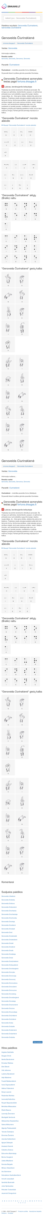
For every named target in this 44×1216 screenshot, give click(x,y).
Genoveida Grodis (7, 950)
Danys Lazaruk (6, 1092)
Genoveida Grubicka (8, 1037)
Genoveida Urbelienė (8, 896)
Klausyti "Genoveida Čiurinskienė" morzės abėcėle (19, 125)
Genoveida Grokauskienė (10, 965)
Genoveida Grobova (8, 903)
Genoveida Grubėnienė (9, 1030)
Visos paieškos (37, 1042)
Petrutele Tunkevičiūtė (9, 1190)
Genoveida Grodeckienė (9, 940)
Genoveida (12, 48)
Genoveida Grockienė (9, 925)
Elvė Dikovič (5, 1067)
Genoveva (19, 58)
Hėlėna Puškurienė (8, 1088)
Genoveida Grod (7, 932)
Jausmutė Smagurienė (9, 1193)
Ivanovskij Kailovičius (8, 1099)
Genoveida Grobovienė (9, 907)
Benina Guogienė (7, 1157)
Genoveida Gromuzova (9, 990)
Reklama (4, 1213)
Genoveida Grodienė (8, 947)
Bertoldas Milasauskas (9, 1106)
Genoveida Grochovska (9, 918)
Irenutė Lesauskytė (8, 1179)
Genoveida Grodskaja (9, 954)
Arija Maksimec (6, 1077)
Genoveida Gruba (7, 1023)
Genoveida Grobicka (8, 900)
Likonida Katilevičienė (8, 1139)
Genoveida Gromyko (8, 972)
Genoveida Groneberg (9, 994)
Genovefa (5, 58)
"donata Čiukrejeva (8, 1132)
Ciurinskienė (14, 487)
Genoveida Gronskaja (9, 1001)
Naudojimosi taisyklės (35, 1211)
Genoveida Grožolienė (9, 1019)
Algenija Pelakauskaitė (9, 1128)
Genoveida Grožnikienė (9, 1015)
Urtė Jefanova (6, 1070)
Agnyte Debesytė (7, 1142)
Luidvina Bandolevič (8, 1074)
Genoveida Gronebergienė (10, 997)
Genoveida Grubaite (8, 1026)
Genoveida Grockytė (8, 929)
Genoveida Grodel (7, 943)
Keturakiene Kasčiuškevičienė (11, 1175)
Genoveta (27, 58)
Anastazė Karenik (7, 1146)
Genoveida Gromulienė (9, 987)
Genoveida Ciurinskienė (11, 27)
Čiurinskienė (14, 64)
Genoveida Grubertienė (9, 1034)
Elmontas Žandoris (8, 1135)
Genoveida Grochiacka (9, 911)
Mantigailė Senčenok (8, 1117)
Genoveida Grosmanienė (10, 1005)
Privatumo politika (23, 1211)
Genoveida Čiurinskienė (27, 25)
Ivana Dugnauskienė (8, 1085)
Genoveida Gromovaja (9, 976)
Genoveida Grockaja (8, 921)
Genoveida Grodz (7, 958)
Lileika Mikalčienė (7, 1161)
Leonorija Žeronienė (8, 1114)
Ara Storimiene (6, 1171)
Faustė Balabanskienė (9, 1081)
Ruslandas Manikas (8, 1095)
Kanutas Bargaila (7, 1164)
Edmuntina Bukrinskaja (9, 1153)
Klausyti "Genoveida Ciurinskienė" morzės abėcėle (19, 548)
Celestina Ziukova (7, 1150)
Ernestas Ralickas (7, 1063)
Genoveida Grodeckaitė (9, 936)
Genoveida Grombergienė (10, 968)
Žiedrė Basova (6, 1110)
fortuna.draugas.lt (26, 81)
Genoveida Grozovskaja (9, 1012)
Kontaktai (10, 1213)
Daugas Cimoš (6, 1056)
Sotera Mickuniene (8, 1124)
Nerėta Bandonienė (8, 1059)
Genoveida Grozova (8, 1008)
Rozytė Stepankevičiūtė (9, 1103)
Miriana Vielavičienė (8, 1168)
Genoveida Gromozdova (9, 983)
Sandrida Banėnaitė (8, 1182)
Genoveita (12, 58)
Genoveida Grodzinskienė (10, 961)
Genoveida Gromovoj (8, 979)
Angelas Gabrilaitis (8, 1052)
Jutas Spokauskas (7, 1186)
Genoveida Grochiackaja (9, 914)
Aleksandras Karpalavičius (10, 1121)
